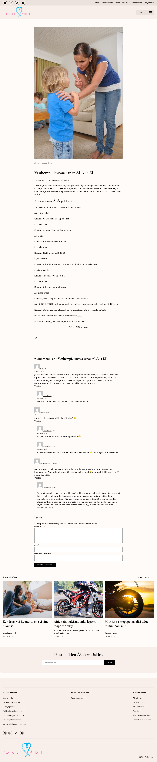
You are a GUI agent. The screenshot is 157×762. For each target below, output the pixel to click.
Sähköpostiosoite (42, 554)
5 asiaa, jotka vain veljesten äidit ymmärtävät (65, 321)
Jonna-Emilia (47, 396)
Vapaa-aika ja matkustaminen (15, 724)
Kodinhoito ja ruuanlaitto (13, 715)
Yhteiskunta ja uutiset (12, 702)
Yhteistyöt (126, 3)
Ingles (42, 369)
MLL (79, 315)
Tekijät (117, 3)
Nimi (36, 545)
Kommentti (39, 527)
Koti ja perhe (54, 180)
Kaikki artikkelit (146, 577)
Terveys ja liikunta (10, 707)
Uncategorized (9, 633)
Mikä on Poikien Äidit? (104, 3)
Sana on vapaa (111, 633)
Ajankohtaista (40, 180)
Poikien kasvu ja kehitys (77, 630)
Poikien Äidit (139, 693)
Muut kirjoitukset (80, 693)
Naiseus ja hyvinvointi (12, 720)
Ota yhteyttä (149, 3)
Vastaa (37, 386)
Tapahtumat (137, 3)
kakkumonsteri (45, 463)
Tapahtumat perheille (142, 720)
